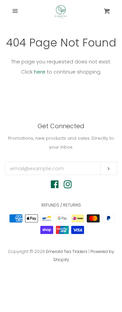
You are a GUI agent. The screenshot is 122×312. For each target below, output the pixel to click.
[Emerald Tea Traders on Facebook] (54, 185)
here (39, 71)
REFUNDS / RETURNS (61, 205)
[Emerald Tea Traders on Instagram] (68, 185)
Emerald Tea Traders (66, 251)
